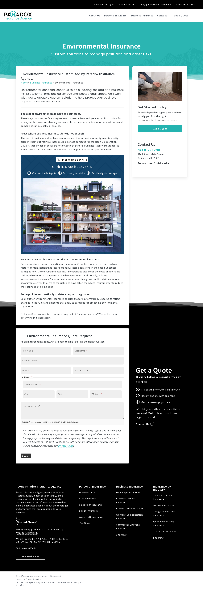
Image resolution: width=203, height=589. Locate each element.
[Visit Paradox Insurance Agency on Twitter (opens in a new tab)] (8, 4)
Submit (25, 456)
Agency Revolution (34, 579)
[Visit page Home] (18, 15)
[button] (160, 128)
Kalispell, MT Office (149, 149)
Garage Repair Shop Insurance (164, 513)
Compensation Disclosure (47, 529)
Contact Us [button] (142, 424)
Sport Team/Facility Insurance (163, 523)
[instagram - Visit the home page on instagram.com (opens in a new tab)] (181, 576)
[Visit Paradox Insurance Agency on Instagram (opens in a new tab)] (23, 4)
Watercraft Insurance (91, 517)
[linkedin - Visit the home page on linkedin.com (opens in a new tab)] (176, 576)
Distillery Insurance (163, 505)
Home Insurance (88, 492)
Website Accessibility (27, 532)
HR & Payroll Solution (128, 492)
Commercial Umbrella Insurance (128, 526)
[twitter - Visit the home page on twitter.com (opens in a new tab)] (166, 576)
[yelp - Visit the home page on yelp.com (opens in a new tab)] (186, 576)
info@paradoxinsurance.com (155, 4)
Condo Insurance (88, 510)
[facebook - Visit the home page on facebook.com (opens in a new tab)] (171, 576)
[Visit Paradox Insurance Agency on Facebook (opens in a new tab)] (13, 4)
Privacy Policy (65, 445)
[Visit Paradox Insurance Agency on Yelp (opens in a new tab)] (28, 4)
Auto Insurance (87, 498)
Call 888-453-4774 (186, 4)
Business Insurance (41, 82)
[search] (197, 15)
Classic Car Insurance (91, 504)
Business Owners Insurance (125, 500)
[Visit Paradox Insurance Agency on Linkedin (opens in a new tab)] (18, 4)
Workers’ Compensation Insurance (129, 516)
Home (24, 82)
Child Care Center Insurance (162, 497)
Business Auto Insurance (130, 508)
